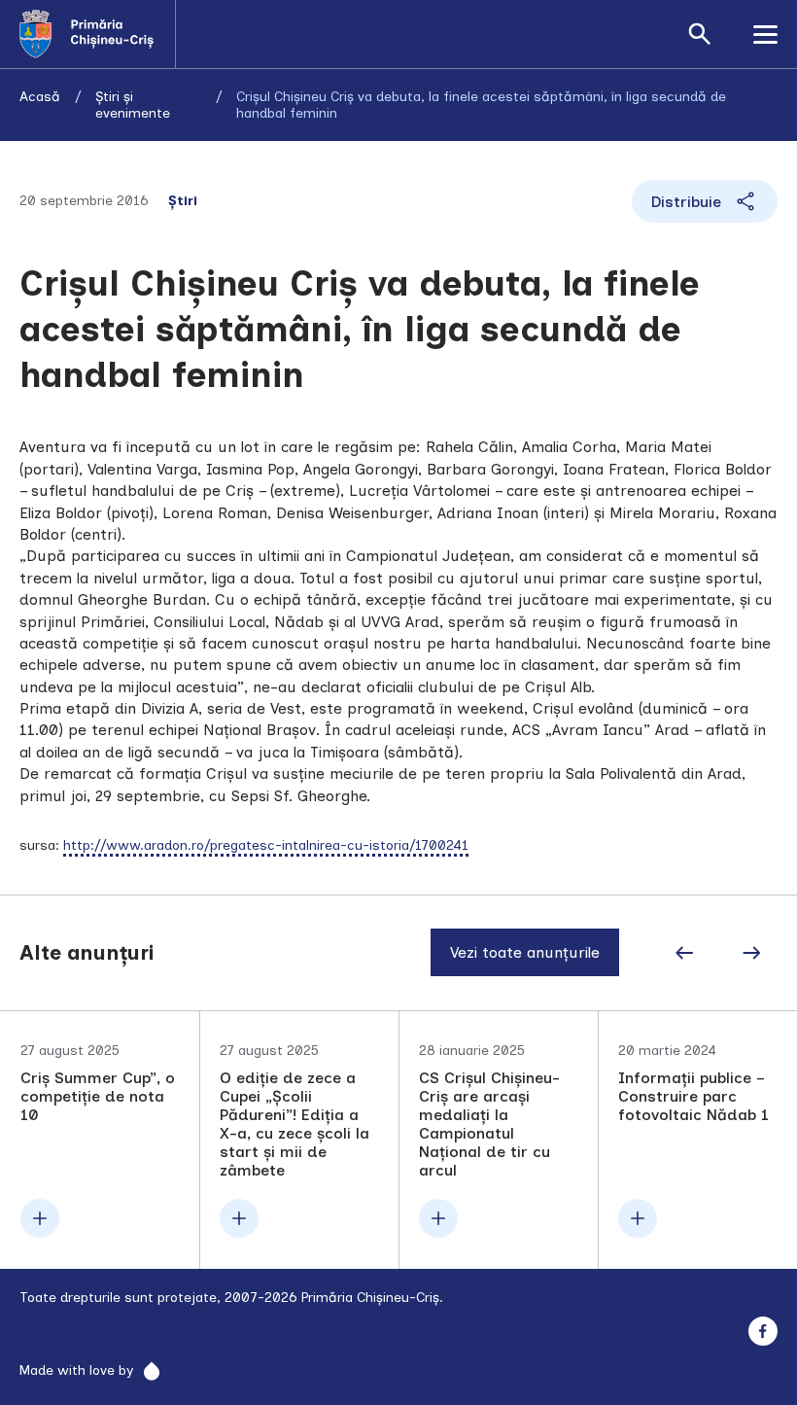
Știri (182, 201)
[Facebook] (762, 1332)
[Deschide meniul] (765, 34)
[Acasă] (97, 34)
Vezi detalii (100, 1140)
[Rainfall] (146, 1371)
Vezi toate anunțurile (525, 952)
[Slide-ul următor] (751, 953)
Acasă (39, 96)
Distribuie (686, 202)
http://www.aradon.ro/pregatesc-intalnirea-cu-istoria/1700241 (265, 845)
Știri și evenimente (132, 105)
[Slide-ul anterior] (684, 953)
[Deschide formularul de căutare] (699, 34)
